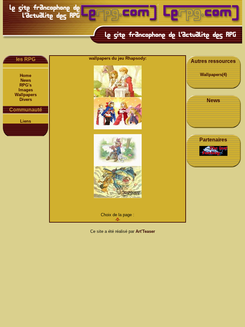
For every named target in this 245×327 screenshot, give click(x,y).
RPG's (25, 85)
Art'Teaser (145, 231)
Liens (25, 121)
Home (25, 75)
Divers (25, 99)
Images (26, 89)
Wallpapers (26, 94)
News (25, 80)
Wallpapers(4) (213, 74)
